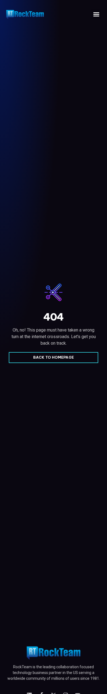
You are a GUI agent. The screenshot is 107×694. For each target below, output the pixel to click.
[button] (96, 14)
